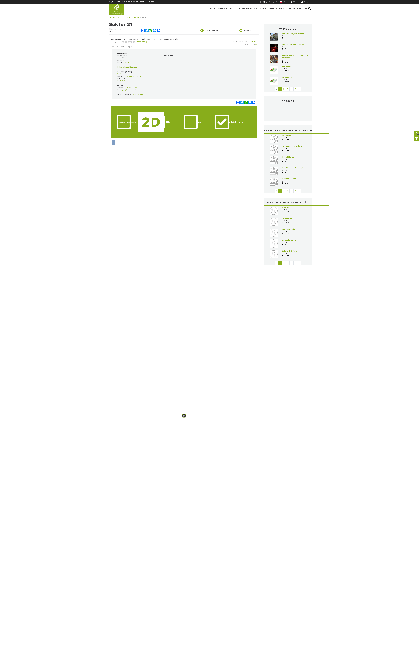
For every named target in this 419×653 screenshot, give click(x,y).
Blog (281, 8)
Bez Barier (247, 8)
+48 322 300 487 (130, 88)
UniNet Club (287, 77)
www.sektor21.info (140, 95)
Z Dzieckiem (234, 8)
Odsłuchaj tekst (212, 30)
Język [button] (286, 2)
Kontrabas (286, 66)
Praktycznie (260, 8)
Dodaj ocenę (141, 42)
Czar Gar (285, 191)
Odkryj (212, 8)
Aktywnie (222, 8)
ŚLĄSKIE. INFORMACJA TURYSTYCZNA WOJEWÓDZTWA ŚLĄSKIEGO (131, 2)
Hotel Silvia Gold (289, 162)
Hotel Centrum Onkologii (292, 152)
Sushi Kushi (287, 202)
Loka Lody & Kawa (289, 235)
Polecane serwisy (294, 8)
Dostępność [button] (273, 2)
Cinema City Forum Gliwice (293, 45)
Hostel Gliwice (288, 119)
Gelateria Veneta (289, 224)
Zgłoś (254, 41)
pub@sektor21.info (129, 90)
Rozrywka (121, 81)
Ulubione (296, 2)
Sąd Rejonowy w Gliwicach (293, 34)
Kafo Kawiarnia (288, 213)
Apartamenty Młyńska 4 (292, 130)
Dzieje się (272, 8)
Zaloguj (306, 2)
